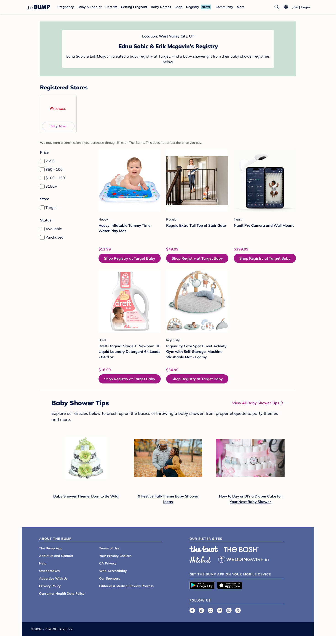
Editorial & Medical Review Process (126, 586)
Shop (178, 7)
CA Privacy (108, 563)
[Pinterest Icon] (219, 610)
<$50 (50, 161)
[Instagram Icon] (210, 610)
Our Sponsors (109, 578)
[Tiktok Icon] (201, 610)
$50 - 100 (54, 169)
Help (42, 563)
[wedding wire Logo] (243, 559)
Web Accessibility (113, 571)
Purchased (54, 237)
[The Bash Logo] (241, 549)
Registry (192, 7)
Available (53, 228)
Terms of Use (109, 548)
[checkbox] (42, 161)
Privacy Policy (50, 586)
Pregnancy (65, 7)
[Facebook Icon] (192, 610)
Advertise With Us (53, 578)
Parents (111, 7)
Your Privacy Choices (115, 556)
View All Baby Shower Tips (255, 403)
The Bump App (50, 548)
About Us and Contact (56, 556)
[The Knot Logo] (203, 549)
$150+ (51, 186)
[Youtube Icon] (229, 610)
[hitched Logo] (200, 559)
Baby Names (161, 7)
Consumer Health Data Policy (62, 593)
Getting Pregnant (134, 7)
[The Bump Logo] (38, 7)
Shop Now (58, 126)
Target (51, 207)
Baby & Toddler (89, 7)
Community (224, 7)
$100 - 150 (55, 178)
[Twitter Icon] (238, 610)
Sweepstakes (49, 571)
